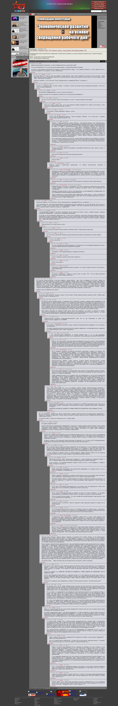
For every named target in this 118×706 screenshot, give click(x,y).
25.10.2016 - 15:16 (54, 243)
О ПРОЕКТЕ (85, 11)
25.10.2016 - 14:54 (52, 238)
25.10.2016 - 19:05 (44, 299)
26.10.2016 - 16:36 (54, 179)
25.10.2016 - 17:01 (54, 272)
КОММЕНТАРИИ (73, 11)
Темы (99, 22)
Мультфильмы (18, 702)
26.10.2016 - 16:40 (47, 316)
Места (99, 24)
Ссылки (95, 699)
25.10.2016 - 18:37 (54, 507)
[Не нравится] (30, 14)
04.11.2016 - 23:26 (54, 645)
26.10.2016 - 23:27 (54, 339)
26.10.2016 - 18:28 (47, 607)
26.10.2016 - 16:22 (47, 564)
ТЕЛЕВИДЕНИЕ (44, 11)
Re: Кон (51, 293)
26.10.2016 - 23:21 (49, 386)
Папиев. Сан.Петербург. (65, 169)
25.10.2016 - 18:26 (54, 501)
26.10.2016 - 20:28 (52, 333)
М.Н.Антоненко (60, 163)
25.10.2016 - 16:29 (54, 265)
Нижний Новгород (67, 50)
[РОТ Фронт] (32, 691)
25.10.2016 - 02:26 (39, 200)
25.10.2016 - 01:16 (39, 84)
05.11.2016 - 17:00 (54, 672)
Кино (16, 701)
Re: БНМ (48, 74)
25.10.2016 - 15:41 (54, 260)
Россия (46, 50)
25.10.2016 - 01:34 (42, 90)
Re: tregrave (50, 84)
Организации (101, 28)
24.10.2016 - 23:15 (34, 63)
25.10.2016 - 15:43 (54, 158)
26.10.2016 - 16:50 (54, 525)
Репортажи (41, 50)
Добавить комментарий (36, 61)
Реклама (95, 703)
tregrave (43, 74)
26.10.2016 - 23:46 (49, 584)
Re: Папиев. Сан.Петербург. (69, 179)
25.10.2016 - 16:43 (52, 457)
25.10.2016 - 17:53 (54, 484)
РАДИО (54, 11)
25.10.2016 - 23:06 (54, 515)
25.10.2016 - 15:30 (54, 152)
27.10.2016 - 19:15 (49, 619)
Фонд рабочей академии (78, 50)
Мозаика (17, 699)
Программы (101, 21)
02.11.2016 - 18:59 (52, 402)
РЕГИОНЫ (61, 11)
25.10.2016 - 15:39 (47, 433)
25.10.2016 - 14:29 (42, 293)
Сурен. (61, 645)
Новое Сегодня (57, 698)
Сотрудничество (97, 702)
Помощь (75, 699)
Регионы (56, 702)
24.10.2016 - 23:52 (36, 74)
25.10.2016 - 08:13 (39, 278)
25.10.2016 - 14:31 (49, 233)
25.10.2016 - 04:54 (44, 222)
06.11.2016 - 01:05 (54, 680)
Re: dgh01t (66, 680)
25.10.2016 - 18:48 (44, 535)
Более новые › (54, 61)
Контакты (95, 701)
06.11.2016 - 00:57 (54, 664)
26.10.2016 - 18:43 (54, 185)
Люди (99, 26)
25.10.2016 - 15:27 (54, 250)
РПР (85, 50)
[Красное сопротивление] (74, 695)
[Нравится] (35, 14)
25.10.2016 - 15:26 (44, 422)
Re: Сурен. (66, 664)
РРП (50, 50)
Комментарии (57, 703)
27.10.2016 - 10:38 (54, 349)
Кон (45, 278)
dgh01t (61, 672)
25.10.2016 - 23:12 (54, 169)
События (100, 25)
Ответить (32, 72)
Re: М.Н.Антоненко (76, 169)
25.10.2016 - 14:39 (42, 412)
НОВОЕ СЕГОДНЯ (20, 14)
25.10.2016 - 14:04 (52, 115)
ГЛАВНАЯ (33, 11)
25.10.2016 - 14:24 (54, 121)
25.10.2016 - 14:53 (54, 146)
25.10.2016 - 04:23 (42, 210)
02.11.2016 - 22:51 (52, 635)
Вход (82, 8)
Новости (56, 699)
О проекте (95, 698)
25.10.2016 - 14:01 (47, 228)
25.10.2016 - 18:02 (54, 491)
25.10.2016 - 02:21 (44, 98)
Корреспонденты (58, 701)
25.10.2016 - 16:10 (49, 445)
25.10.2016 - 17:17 (54, 473)
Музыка (16, 703)
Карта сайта (76, 698)
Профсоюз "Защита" (57, 50)
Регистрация (87, 8)
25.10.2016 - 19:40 (52, 163)
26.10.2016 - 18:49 (49, 323)
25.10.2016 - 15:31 (54, 255)
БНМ (40, 63)
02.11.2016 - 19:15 (54, 369)
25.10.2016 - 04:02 (47, 103)
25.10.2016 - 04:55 (49, 109)
